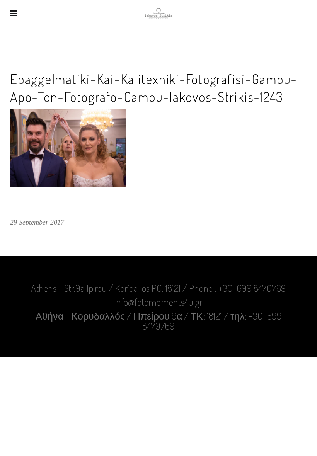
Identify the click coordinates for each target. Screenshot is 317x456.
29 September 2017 (37, 222)
